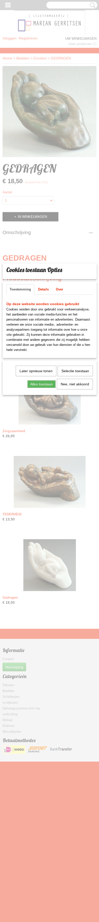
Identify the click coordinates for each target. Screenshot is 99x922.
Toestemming (20, 289)
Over (59, 289)
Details (43, 289)
